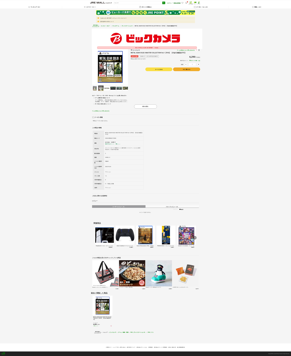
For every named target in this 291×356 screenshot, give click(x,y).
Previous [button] (108, 67)
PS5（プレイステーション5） (138, 332)
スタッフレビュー (172, 206)
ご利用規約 (150, 347)
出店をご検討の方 (172, 347)
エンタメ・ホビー (105, 26)
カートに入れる (159, 69)
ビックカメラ (112, 332)
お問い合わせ (122, 347)
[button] (195, 238)
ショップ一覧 (116, 347)
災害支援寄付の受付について (107, 21)
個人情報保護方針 (181, 347)
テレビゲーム (116, 26)
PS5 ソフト (151, 332)
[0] (186, 3)
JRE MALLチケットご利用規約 (160, 347)
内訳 (199, 60)
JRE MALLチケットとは (141, 347)
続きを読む (145, 106)
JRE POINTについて (131, 347)
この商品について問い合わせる (187, 50)
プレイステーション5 (127, 26)
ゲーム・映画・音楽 (123, 332)
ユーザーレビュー (118, 206)
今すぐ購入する (186, 69)
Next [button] (111, 67)
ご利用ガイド (109, 347)
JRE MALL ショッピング (95, 26)
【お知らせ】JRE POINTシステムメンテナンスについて (113, 18)
